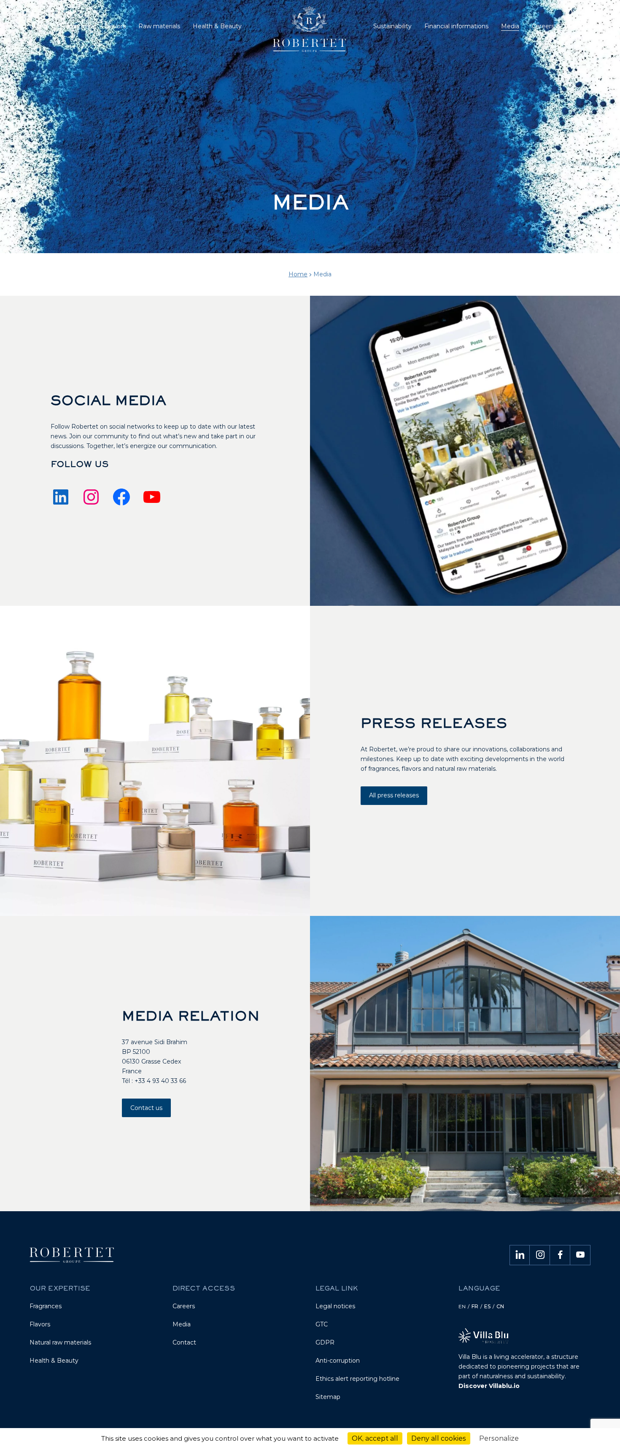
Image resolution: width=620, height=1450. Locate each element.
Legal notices (335, 1306)
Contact (184, 1342)
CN (500, 1306)
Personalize (499, 1438)
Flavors (40, 1324)
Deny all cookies (438, 1438)
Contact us (146, 1108)
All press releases (394, 795)
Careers (184, 1306)
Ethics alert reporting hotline (357, 1378)
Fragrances (46, 1306)
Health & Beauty (54, 1360)
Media (182, 1324)
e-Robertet (52, 12)
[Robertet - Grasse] (310, 32)
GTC (321, 1324)
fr (475, 1306)
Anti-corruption (337, 1360)
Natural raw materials (60, 1342)
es (487, 1306)
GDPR (324, 1342)
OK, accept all (375, 1438)
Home (297, 274)
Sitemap (327, 1397)
